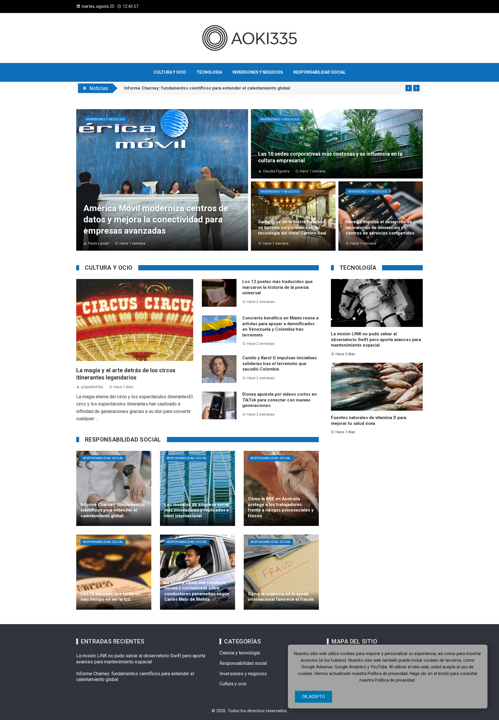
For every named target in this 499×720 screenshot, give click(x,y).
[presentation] (408, 88)
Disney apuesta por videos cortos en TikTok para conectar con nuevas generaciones (279, 400)
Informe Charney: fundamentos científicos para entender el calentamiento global (207, 88)
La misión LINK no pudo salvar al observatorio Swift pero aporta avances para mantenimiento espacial (376, 339)
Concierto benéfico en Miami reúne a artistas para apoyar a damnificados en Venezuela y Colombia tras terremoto (280, 326)
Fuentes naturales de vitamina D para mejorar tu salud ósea (368, 420)
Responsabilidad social (103, 458)
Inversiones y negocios (105, 119)
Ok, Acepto (313, 696)
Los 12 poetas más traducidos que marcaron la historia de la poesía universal (277, 287)
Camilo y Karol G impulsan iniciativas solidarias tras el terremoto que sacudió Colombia (279, 363)
